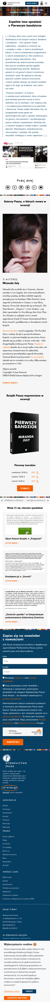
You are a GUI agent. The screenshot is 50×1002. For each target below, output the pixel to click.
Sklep (5, 840)
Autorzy (5, 816)
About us (6, 851)
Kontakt (6, 865)
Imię (5, 656)
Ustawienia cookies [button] (12, 991)
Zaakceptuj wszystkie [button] (17, 998)
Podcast (6, 820)
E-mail (5, 667)
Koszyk (5, 881)
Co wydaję (7, 847)
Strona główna (14, 10)
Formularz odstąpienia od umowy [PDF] (18, 899)
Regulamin (7, 892)
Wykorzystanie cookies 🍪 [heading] (20, 944)
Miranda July (11, 283)
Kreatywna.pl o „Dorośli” (18, 576)
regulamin (19, 678)
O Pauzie (6, 844)
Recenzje (26, 10)
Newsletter (7, 862)
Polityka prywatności (11, 888)
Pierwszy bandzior (10, 330)
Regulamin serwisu (27, 723)
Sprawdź (6, 792)
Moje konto (7, 877)
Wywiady (6, 827)
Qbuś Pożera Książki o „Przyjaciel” (23, 538)
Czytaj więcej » (12, 543)
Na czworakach (37, 357)
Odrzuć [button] (29, 991)
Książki (5, 806)
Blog (4, 858)
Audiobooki (7, 813)
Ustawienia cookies (10, 895)
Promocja (6, 809)
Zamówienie (7, 884)
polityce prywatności (12, 699)
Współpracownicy (10, 854)
